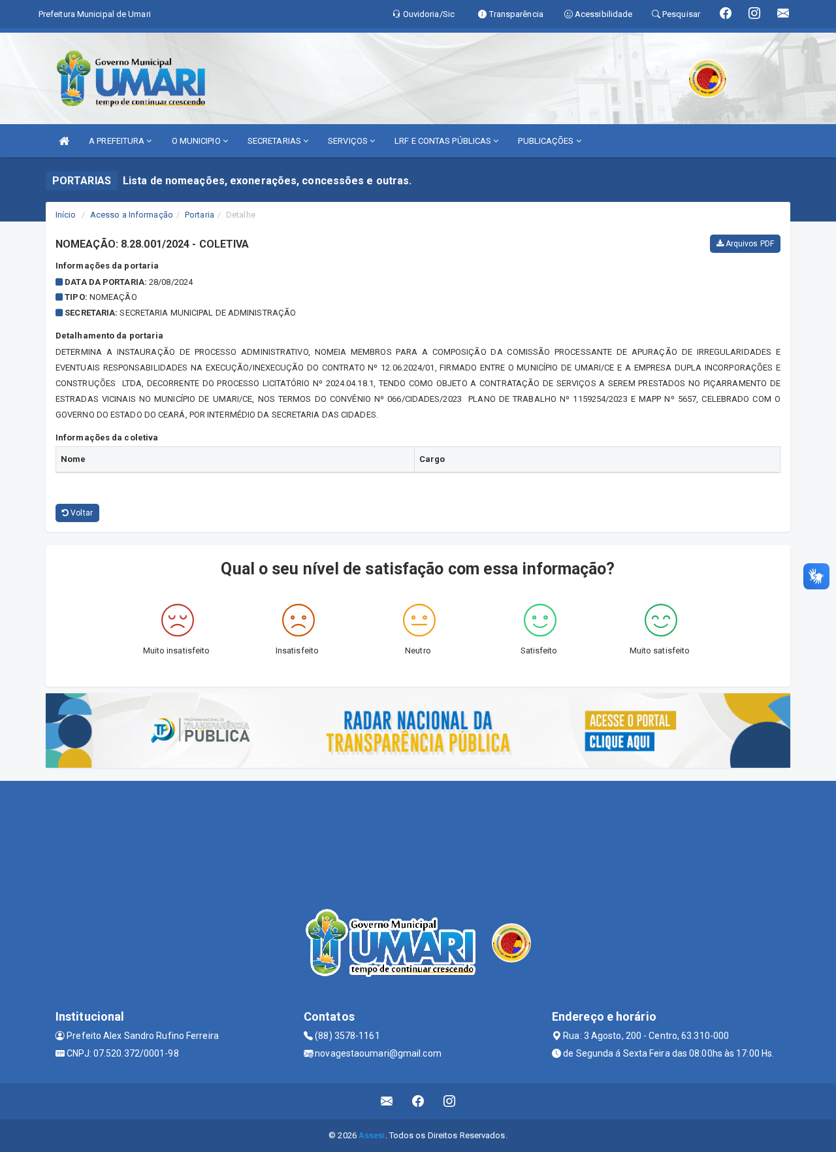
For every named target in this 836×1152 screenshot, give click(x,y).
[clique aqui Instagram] (449, 1101)
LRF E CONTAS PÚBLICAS (443, 141)
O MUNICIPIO (197, 141)
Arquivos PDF (749, 243)
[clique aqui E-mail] (387, 1101)
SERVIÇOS (349, 141)
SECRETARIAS (275, 141)
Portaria (199, 215)
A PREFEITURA (117, 141)
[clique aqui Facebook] (418, 1101)
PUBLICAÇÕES (546, 141)
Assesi (372, 1135)
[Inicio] (64, 140)
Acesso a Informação (131, 215)
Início (66, 215)
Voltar (81, 513)
